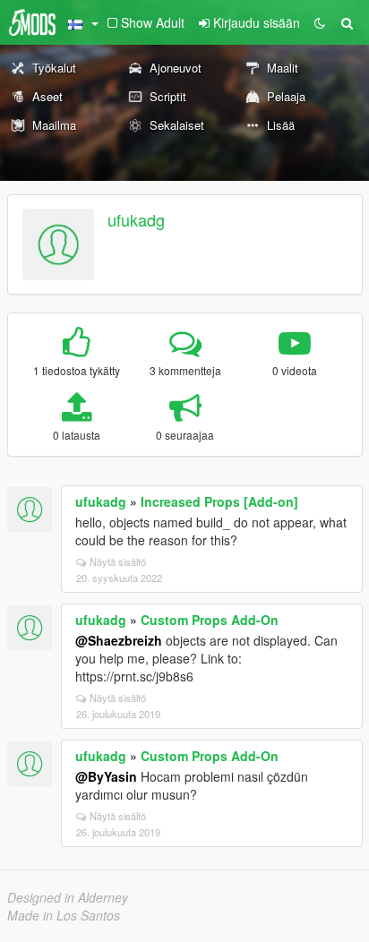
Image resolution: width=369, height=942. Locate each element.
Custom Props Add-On (210, 620)
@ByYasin (106, 776)
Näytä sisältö (118, 561)
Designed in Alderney (67, 897)
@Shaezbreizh (118, 640)
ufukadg (136, 219)
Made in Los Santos (63, 915)
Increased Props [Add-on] (219, 501)
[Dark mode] (319, 22)
